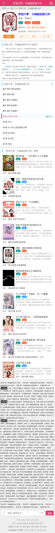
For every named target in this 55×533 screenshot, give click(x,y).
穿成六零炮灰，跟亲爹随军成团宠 (28, 426)
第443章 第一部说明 (16, 288)
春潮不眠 (27, 464)
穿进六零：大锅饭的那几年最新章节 (27, 385)
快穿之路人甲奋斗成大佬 (35, 407)
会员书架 (43, 526)
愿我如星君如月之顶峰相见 (28, 270)
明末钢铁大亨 (7, 391)
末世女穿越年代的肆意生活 (28, 224)
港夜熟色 (35, 434)
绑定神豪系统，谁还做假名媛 (19, 477)
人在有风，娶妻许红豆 (12, 399)
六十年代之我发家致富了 (22, 69)
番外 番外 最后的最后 (37, 27)
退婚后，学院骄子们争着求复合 (21, 434)
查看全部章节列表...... (28, 116)
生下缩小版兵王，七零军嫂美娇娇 (32, 316)
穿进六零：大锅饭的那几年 (30, 8)
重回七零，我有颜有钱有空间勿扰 (22, 493)
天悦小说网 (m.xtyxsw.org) (35, 530)
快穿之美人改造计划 (18, 391)
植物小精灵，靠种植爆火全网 (30, 412)
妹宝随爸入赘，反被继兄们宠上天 (41, 450)
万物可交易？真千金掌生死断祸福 (22, 472)
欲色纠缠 (41, 426)
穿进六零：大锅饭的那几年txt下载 (33, 504)
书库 (18, 519)
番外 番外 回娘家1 (10, 110)
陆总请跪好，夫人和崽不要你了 (33, 483)
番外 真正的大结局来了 (18, 334)
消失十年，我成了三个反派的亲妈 (38, 488)
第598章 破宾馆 (14, 196)
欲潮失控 (8, 493)
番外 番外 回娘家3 (10, 99)
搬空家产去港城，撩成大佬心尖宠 (40, 421)
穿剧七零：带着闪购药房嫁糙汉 (28, 485)
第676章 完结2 (27, 376)
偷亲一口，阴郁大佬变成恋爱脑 (33, 423)
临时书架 (39, 523)
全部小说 (18, 526)
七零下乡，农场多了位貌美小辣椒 (38, 437)
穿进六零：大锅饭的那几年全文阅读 (33, 383)
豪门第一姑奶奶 (21, 448)
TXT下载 (46, 36)
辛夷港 (36, 493)
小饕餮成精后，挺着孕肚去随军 (39, 477)
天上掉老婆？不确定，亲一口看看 (32, 293)
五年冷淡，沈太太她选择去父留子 (18, 499)
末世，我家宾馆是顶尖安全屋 (30, 178)
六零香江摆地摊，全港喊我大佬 (23, 480)
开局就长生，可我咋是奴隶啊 (34, 391)
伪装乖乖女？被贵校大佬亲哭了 (17, 442)
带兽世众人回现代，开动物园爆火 (38, 445)
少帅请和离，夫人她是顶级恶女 (36, 469)
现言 (12, 8)
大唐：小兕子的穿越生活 (15, 388)
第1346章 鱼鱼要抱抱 (17, 265)
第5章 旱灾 (7, 121)
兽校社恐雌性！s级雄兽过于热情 (12, 440)
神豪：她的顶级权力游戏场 (28, 247)
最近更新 (26, 526)
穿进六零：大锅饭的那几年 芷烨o (10, 383)
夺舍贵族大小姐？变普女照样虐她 (17, 488)
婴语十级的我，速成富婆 (41, 472)
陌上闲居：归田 (11, 426)
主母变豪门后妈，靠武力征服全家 (13, 450)
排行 (36, 519)
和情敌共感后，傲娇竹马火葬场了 (13, 464)
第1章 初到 (7, 143)
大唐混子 (40, 399)
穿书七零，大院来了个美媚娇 (33, 396)
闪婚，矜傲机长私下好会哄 (14, 415)
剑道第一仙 (34, 388)
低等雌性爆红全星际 (9, 407)
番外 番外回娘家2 (10, 105)
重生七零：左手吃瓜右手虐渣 (35, 410)
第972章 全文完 (14, 311)
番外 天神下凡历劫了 (17, 219)
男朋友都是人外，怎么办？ (27, 453)
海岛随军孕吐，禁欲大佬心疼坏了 (34, 474)
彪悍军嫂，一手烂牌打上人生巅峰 (32, 155)
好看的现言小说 (45, 385)
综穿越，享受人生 (21, 407)
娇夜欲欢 (47, 483)
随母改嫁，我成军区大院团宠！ (29, 466)
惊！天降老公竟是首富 (15, 402)
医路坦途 (27, 388)
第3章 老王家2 (9, 132)
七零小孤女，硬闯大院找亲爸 (17, 469)
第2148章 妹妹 (14, 173)
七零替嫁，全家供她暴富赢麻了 (39, 461)
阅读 (9, 36)
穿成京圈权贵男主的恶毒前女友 (13, 458)
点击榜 (19, 523)
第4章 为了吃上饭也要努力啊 (15, 127)
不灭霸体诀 (33, 399)
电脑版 (11, 526)
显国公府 (41, 388)
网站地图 (35, 526)
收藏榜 (32, 523)
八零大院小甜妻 (23, 362)
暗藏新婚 (20, 474)
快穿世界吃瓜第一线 (29, 402)
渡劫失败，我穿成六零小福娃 (22, 429)
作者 (27, 519)
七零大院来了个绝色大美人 (36, 442)
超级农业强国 (24, 399)
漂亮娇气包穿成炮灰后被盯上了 (39, 499)
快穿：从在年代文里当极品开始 (16, 410)
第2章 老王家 (8, 138)
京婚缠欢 (27, 450)
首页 (4, 8)
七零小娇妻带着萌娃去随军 (32, 440)
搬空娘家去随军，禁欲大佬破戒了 (16, 496)
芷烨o (27, 18)
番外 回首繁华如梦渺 (17, 242)
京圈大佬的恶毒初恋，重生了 (18, 445)
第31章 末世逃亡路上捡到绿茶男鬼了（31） (26, 357)
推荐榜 (25, 523)
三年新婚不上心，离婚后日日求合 (26, 491)
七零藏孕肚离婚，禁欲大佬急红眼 (41, 464)
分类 (23, 519)
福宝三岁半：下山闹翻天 (27, 201)
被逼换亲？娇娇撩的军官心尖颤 (19, 461)
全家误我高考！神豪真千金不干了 (13, 431)
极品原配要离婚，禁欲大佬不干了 (37, 496)
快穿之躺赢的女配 (15, 412)
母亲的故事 (35, 394)
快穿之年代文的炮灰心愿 (30, 415)
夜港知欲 (20, 423)
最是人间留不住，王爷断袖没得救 (21, 394)
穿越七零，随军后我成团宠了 (41, 456)
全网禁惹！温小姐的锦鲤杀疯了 (36, 448)
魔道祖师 (9, 396)
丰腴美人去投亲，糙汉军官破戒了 (34, 431)
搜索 (49, 513)
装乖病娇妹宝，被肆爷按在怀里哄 (18, 421)
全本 (32, 519)
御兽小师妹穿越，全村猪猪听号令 (17, 437)
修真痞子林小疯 (18, 396)
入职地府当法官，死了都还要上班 (13, 483)
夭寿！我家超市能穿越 (32, 404)
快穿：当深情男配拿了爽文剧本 (31, 339)
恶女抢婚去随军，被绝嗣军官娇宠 (34, 458)
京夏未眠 (28, 456)
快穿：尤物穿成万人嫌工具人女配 (14, 404)
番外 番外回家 (8, 94)
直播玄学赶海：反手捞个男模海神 (14, 456)
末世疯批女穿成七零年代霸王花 (15, 418)
